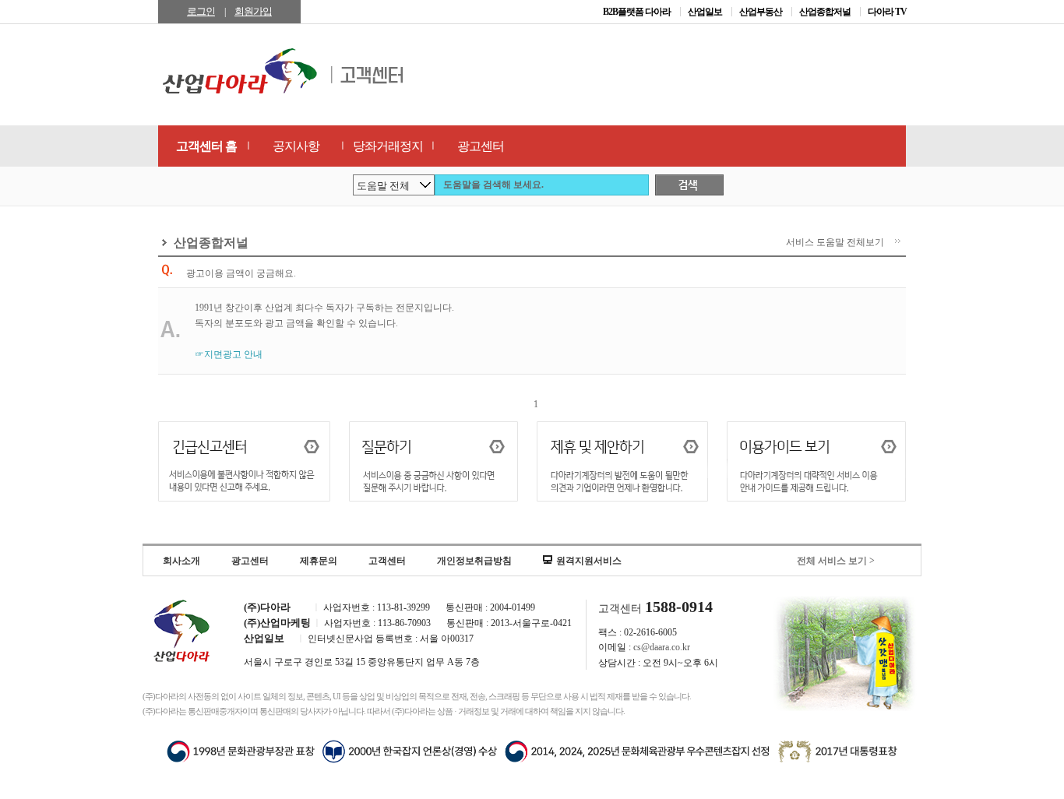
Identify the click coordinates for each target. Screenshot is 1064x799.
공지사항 (296, 146)
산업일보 (706, 11)
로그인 (201, 11)
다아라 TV (887, 11)
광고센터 (480, 146)
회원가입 (253, 11)
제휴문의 (318, 560)
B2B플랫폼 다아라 (637, 11)
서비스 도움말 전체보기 (835, 242)
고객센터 (387, 560)
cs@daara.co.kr (661, 647)
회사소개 (181, 560)
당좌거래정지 (388, 146)
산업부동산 (761, 11)
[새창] (816, 463)
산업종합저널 (825, 11)
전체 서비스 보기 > (836, 560)
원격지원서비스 (589, 560)
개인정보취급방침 (474, 560)
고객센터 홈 (206, 146)
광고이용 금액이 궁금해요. (241, 273)
